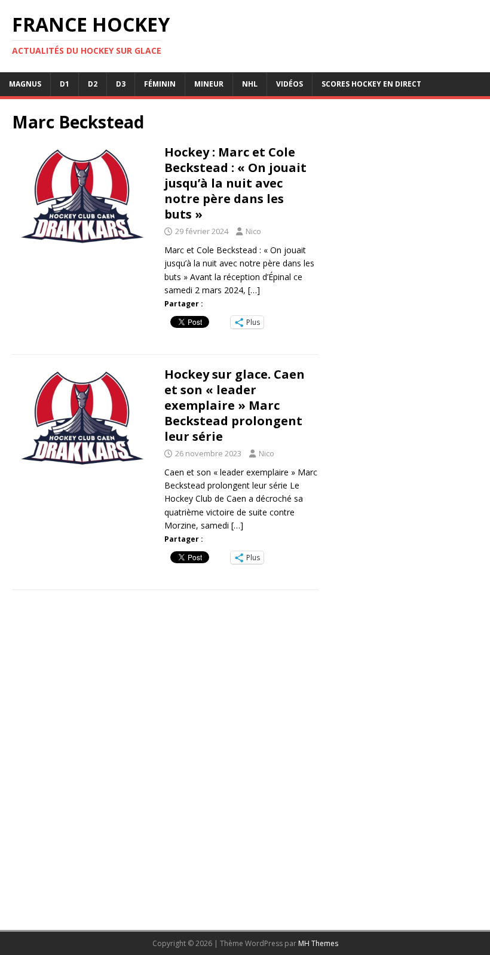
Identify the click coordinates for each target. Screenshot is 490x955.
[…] (254, 290)
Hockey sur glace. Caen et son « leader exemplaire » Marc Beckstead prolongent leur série (234, 405)
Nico (253, 231)
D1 (64, 84)
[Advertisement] (404, 502)
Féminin (160, 84)
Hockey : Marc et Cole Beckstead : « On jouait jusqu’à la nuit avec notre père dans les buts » (235, 183)
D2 (92, 84)
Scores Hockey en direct (371, 84)
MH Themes (318, 943)
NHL (250, 84)
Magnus (25, 84)
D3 (120, 84)
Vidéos (289, 84)
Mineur (208, 84)
